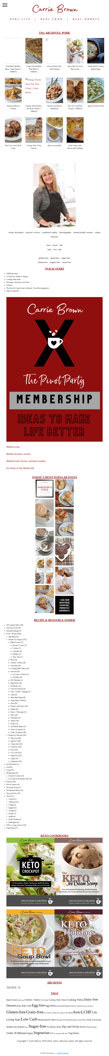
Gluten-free (14, 744)
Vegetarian (14, 761)
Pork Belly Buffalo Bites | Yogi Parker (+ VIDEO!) (13, 69)
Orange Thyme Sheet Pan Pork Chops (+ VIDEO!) (34, 108)
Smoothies (14, 718)
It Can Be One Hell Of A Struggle (64, 605)
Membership (10, 773)
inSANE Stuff (11, 764)
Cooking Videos (75, 999)
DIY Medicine (15, 680)
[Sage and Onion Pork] (95, 90)
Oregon (11, 813)
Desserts (13, 671)
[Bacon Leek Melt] (54, 130)
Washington (12, 822)
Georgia (11, 811)
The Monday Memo (13, 790)
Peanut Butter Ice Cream (44, 513)
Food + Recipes (11, 634)
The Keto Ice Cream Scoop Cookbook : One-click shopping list (27, 288)
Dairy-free (14, 738)
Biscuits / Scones (18, 645)
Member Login (13, 446)
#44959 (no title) (12, 274)
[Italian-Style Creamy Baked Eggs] (95, 50)
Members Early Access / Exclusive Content (26, 461)
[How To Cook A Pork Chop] (13, 130)
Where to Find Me (12, 291)
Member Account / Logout (18, 454)
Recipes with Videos (17, 706)
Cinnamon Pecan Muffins (64, 581)
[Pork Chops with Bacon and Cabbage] (75, 130)
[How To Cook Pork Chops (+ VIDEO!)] (75, 90)
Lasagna (44, 599)
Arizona (11, 799)
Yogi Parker (10, 828)
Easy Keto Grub (11, 628)
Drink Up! (44, 571)
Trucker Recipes (91, 1027)
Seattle (11, 816)
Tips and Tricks (11, 793)
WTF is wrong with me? (14, 825)
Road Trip (91, 1020)
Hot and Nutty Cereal (44, 542)
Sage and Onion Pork (96, 106)
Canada (11, 805)
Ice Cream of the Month (65, 1013)
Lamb (12, 695)
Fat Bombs (14, 686)
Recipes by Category (15, 640)
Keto (12, 750)
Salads (13, 709)
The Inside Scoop (12, 787)
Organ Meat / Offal (17, 700)
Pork (12, 703)
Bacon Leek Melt (54, 145)
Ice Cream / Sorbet (19, 674)
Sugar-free (14, 755)
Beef (12, 660)
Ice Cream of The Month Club (20, 468)
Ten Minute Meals (17, 727)
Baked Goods (15, 642)
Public (69, 1020)
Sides (12, 715)
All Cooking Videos (13, 625)
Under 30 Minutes (16, 1033)
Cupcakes (16, 651)
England (11, 808)
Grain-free (14, 747)
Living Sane (13, 1019)
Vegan (13, 758)
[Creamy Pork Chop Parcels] (33, 130)
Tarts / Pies (16, 657)
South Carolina (14, 819)
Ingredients (12, 637)
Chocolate (14, 666)
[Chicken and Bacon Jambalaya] (54, 90)
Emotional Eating (12, 631)
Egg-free (13, 741)
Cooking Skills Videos (18, 669)
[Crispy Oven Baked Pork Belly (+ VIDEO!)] (33, 50)
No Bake (16, 677)
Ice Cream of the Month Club (18, 779)
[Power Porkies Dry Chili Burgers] (54, 50)
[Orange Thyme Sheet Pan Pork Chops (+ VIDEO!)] (33, 90)
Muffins (15, 654)
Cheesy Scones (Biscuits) (64, 493)
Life (7, 767)
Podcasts (9, 285)
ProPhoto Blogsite (63, 1053)
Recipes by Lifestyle (15, 735)
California (12, 802)
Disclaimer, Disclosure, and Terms (18, 282)
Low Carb (14, 753)
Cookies (15, 648)
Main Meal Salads (17, 698)
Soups (13, 724)
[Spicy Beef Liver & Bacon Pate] (75, 50)
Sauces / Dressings (17, 712)
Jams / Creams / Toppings (19, 692)
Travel (8, 796)
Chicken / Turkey (16, 663)
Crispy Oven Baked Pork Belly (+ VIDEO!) (33, 69)
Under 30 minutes (17, 732)
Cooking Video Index (13, 279)
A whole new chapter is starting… (17, 276)
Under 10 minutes (17, 729)
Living (8, 770)
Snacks (13, 721)
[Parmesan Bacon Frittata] (13, 90)
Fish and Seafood (16, 689)
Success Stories (11, 784)
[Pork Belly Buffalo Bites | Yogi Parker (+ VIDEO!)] (13, 50)
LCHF (86, 1012)
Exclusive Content (15, 776)
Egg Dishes (14, 683)
